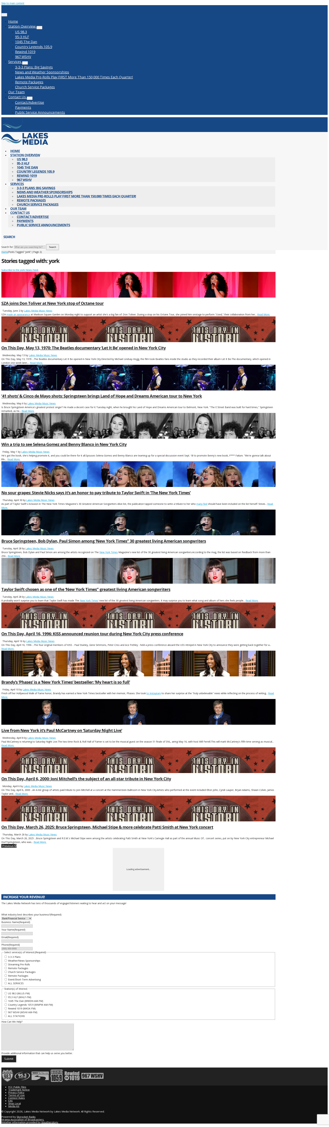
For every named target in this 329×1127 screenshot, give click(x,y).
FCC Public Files (17, 1087)
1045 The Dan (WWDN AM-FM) (25, 1001)
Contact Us (17, 97)
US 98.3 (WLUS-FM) (19, 993)
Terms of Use (16, 1095)
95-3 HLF (22, 36)
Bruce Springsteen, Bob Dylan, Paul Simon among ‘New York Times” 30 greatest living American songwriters (103, 541)
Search (52, 247)
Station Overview (22, 26)
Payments (23, 107)
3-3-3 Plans (14, 957)
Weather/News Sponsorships (24, 960)
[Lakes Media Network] (24, 130)
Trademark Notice (19, 1089)
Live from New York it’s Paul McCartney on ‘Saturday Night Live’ (61, 730)
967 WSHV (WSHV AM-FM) (22, 1012)
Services (15, 61)
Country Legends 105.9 (33, 46)
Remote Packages (29, 82)
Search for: (7, 247)
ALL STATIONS (16, 1016)
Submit (8, 1059)
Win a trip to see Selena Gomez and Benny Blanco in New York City (64, 444)
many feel (201, 503)
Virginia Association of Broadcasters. (22, 1119)
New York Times (108, 552)
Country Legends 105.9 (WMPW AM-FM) (30, 1004)
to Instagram (154, 693)
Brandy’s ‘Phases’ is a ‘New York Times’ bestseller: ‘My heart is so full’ (65, 682)
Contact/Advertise (29, 102)
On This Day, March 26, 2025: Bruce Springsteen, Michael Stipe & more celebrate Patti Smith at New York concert (107, 827)
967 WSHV (23, 56)
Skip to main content (12, 3)
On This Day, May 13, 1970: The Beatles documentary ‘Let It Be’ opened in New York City (83, 348)
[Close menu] (4, 14)
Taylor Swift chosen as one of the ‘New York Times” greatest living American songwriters (85, 589)
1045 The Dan (26, 41)
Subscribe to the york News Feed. (20, 270)
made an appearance (18, 314)
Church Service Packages (35, 87)
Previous (8, 846)
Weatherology (49, 1122)
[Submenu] (39, 27)
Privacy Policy (16, 1092)
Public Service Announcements (40, 112)
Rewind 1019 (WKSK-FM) (22, 1008)
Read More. (263, 314)
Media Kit (13, 1106)
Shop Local (14, 1103)
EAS (10, 1100)
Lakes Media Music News (38, 310)
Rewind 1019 (25, 51)
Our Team (16, 92)
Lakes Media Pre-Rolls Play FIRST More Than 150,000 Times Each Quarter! (74, 77)
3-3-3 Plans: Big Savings (34, 67)
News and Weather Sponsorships (42, 72)
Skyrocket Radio (26, 1116)
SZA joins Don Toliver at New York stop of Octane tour (52, 303)
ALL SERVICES (16, 983)
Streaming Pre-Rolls (19, 964)
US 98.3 (21, 31)
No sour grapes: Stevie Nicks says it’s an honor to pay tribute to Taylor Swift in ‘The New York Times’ (96, 492)
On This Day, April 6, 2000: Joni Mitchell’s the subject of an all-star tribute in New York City (86, 778)
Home (13, 21)
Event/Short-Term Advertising (24, 979)
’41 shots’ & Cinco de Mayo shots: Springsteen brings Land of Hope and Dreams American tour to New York (101, 396)
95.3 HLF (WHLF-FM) (19, 997)
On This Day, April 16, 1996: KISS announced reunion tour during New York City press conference (92, 633)
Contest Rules (16, 1098)
